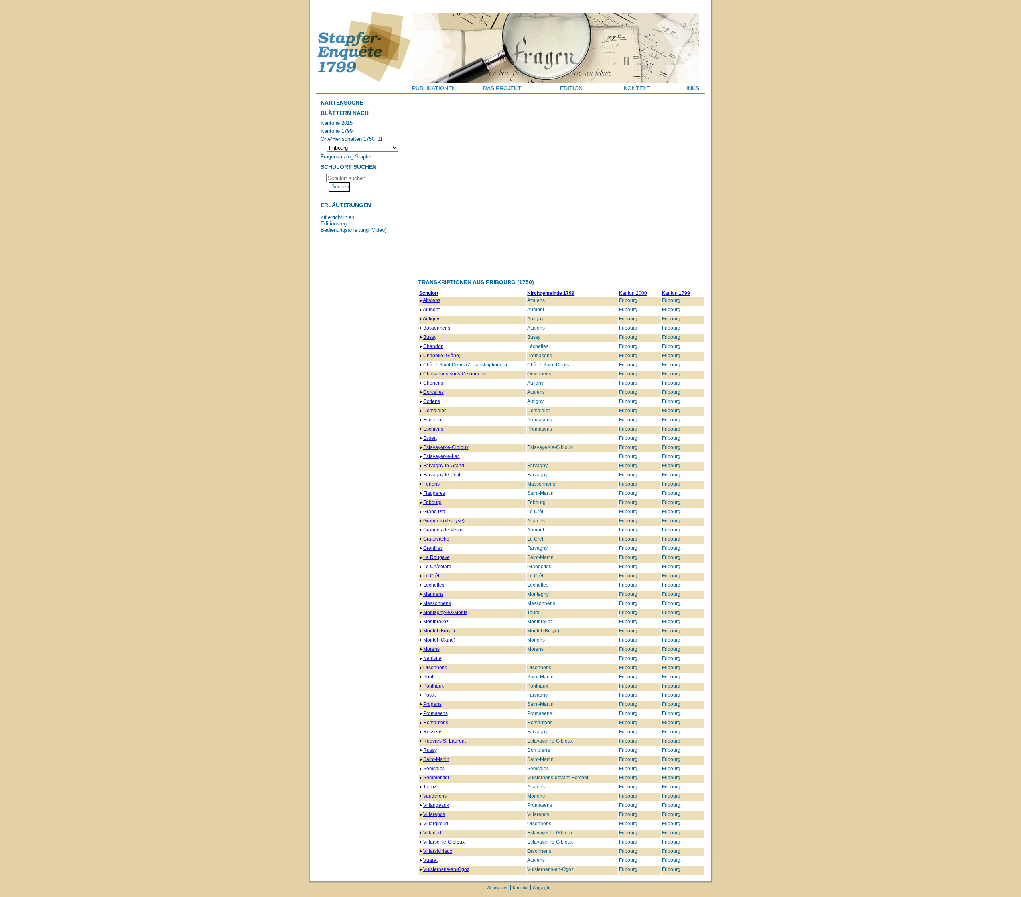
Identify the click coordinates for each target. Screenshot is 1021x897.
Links (691, 88)
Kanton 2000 (633, 293)
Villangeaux (436, 805)
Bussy (429, 337)
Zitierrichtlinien (337, 217)
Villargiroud (435, 823)
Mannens (433, 594)
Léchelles (433, 585)
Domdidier (434, 410)
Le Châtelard (437, 566)
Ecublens (433, 420)
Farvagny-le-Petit (441, 475)
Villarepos (434, 814)
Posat (429, 695)
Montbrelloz (436, 621)
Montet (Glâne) (439, 640)
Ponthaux (433, 686)
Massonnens (437, 603)
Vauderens (435, 796)
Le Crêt (431, 576)
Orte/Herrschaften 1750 (347, 139)
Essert (430, 438)
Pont (428, 677)
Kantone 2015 (337, 123)
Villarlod (432, 833)
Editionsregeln (337, 224)
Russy (430, 750)
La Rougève (436, 557)
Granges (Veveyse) (444, 521)
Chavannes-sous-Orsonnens (454, 374)
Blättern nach (345, 113)
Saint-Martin (436, 759)
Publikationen (434, 88)
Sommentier (436, 777)
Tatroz (429, 787)
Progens (432, 704)
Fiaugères (434, 493)
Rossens (432, 732)
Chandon (433, 346)
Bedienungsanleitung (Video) (353, 230)
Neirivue (432, 658)
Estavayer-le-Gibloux (446, 447)
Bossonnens (436, 328)
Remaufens (435, 722)
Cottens (431, 401)
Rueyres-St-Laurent (444, 741)
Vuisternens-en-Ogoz (446, 869)
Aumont (431, 309)
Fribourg (432, 502)
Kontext (637, 88)
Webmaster (497, 887)
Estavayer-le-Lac (441, 456)
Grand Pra (434, 511)
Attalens (431, 300)
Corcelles (433, 392)
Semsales (434, 768)
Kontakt (520, 887)
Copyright (541, 887)
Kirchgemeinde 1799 (550, 293)
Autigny (431, 319)
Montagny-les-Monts (445, 612)
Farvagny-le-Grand (443, 465)
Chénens (433, 383)
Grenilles (433, 548)
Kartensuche (342, 102)
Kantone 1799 (337, 131)
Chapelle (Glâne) (442, 355)
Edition (571, 88)
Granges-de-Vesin (443, 530)
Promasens (435, 713)
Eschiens (433, 429)
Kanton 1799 (676, 293)
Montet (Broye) (439, 631)
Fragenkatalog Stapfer (346, 157)
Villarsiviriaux (437, 851)
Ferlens (431, 484)
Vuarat (430, 860)
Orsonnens (435, 667)
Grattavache (436, 539)
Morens (431, 649)
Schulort (428, 293)
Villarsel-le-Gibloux (444, 842)
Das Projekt (502, 88)
